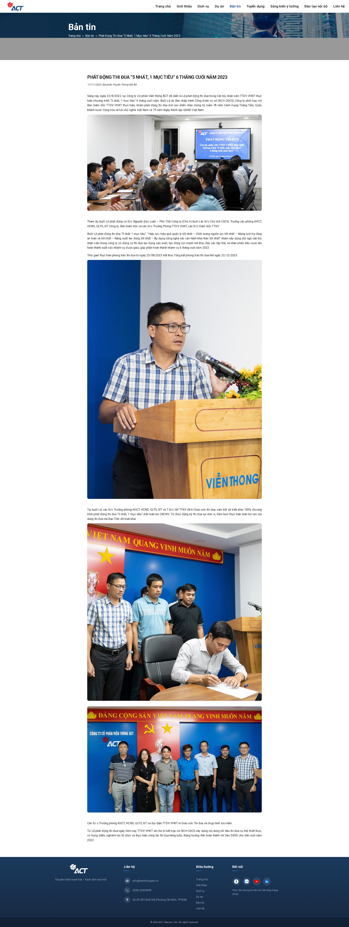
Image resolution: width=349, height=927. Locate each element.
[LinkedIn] (267, 882)
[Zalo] (246, 882)
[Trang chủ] (14, 6)
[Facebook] (236, 882)
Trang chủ (74, 35)
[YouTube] (257, 882)
